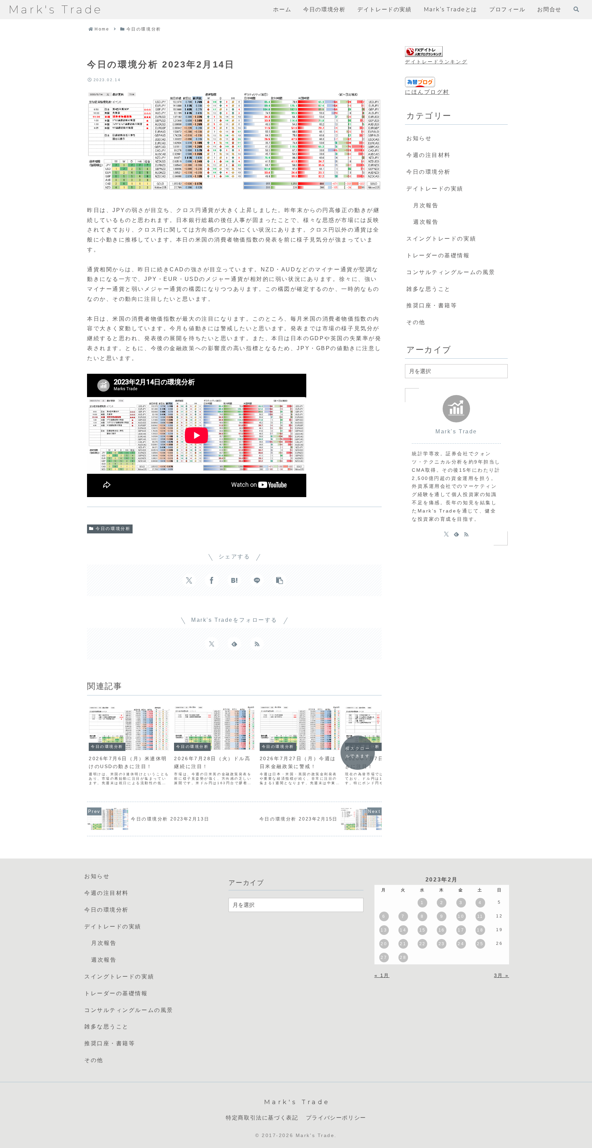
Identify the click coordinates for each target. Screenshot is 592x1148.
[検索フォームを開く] (576, 9)
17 (461, 930)
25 (480, 943)
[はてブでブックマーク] (234, 580)
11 (480, 916)
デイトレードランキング (436, 61)
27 (384, 957)
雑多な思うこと (428, 289)
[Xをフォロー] (212, 644)
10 (461, 916)
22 (422, 943)
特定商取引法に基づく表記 (262, 1117)
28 (403, 957)
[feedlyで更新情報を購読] (234, 644)
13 (384, 930)
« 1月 (382, 975)
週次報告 (426, 222)
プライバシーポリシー (336, 1117)
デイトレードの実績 (435, 189)
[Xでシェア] (189, 580)
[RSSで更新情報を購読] (257, 644)
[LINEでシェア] (257, 580)
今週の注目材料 (428, 155)
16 (442, 930)
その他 (416, 322)
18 (480, 930)
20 (384, 943)
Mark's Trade (456, 431)
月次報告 (426, 205)
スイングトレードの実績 (441, 239)
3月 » (501, 975)
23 (442, 943)
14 (403, 930)
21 (403, 943)
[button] (279, 580)
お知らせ (419, 138)
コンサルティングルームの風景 (450, 272)
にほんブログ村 (427, 92)
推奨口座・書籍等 (431, 305)
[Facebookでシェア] (212, 580)
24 (461, 943)
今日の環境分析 (113, 528)
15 (422, 930)
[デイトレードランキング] (424, 51)
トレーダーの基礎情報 (438, 255)
